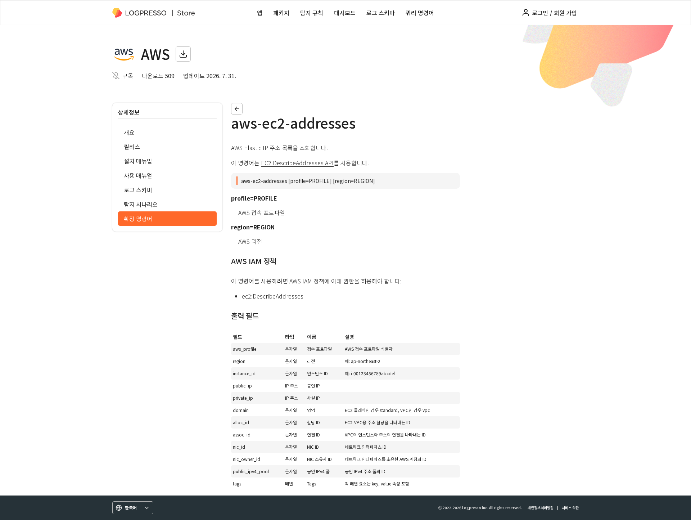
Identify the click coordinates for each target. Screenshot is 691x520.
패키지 (281, 12)
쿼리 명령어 (420, 12)
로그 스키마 (380, 12)
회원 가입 (565, 12)
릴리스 (132, 146)
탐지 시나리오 (141, 204)
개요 (129, 132)
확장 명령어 (138, 218)
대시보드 (345, 12)
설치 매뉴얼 (138, 161)
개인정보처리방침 (541, 507)
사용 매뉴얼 (138, 175)
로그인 (540, 12)
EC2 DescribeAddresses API (297, 162)
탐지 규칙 (311, 12)
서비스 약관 (570, 507)
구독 (127, 75)
